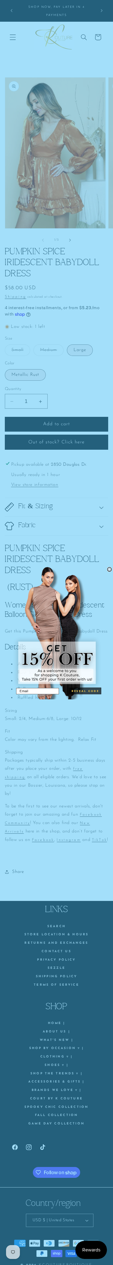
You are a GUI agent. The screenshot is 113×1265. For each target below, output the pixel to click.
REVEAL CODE (85, 691)
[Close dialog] (109, 569)
